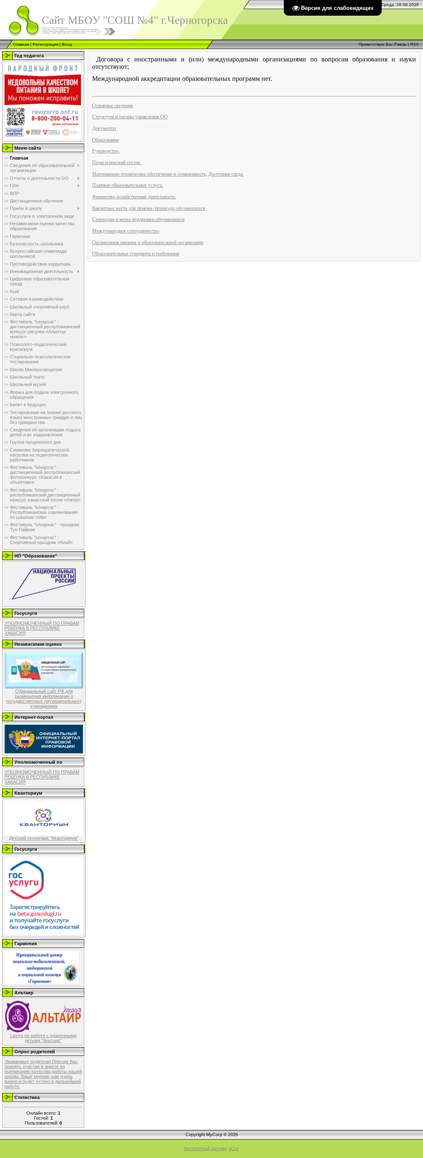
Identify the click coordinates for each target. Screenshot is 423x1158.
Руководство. (106, 150)
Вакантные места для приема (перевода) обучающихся (148, 208)
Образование (105, 139)
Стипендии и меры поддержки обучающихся (138, 219)
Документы (104, 128)
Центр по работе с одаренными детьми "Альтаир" (43, 1038)
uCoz (233, 1148)
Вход (67, 44)
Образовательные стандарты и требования (135, 253)
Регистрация (45, 44)
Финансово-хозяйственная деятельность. (134, 196)
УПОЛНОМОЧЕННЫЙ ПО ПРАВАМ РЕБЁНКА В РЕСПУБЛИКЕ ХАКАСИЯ (42, 628)
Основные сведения (112, 105)
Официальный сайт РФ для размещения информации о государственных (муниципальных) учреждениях (43, 698)
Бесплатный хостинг (205, 1148)
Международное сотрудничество (125, 230)
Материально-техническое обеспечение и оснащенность (149, 173)
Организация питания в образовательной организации (147, 242)
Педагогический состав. (116, 162)
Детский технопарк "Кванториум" (43, 838)
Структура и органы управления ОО (130, 116)
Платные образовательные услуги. (127, 184)
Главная (21, 44)
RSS (414, 44)
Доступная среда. (225, 173)
